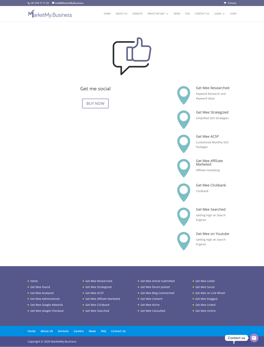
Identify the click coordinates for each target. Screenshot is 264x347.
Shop (233, 13)
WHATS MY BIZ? (156, 13)
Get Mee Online (205, 311)
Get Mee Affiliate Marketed (209, 162)
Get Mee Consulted (153, 311)
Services (137, 13)
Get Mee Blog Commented (157, 293)
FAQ (187, 13)
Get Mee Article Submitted (158, 281)
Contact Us (202, 13)
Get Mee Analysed (42, 293)
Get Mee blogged (206, 299)
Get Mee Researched (212, 87)
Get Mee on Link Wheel (210, 293)
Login (217, 13)
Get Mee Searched (211, 209)
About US (121, 13)
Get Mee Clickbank (211, 185)
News (177, 13)
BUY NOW (95, 103)
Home (107, 13)
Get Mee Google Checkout (47, 311)
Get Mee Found (40, 287)
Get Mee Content (151, 299)
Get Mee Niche (150, 305)
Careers (79, 331)
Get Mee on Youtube (212, 233)
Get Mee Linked (205, 305)
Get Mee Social (205, 287)
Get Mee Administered (45, 299)
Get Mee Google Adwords (46, 305)
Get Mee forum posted (155, 287)
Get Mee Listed (205, 281)
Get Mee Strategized (212, 112)
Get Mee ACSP (207, 136)
